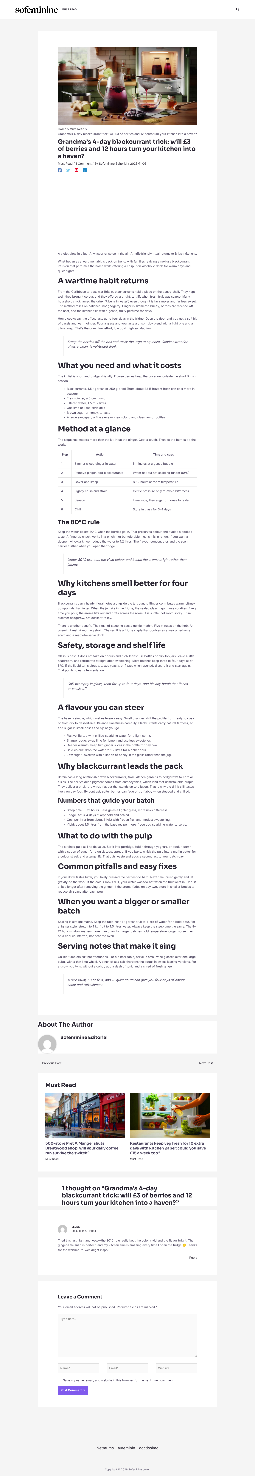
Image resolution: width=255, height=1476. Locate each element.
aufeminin (126, 1448)
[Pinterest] (76, 170)
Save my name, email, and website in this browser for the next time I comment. (118, 1380)
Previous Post (49, 1063)
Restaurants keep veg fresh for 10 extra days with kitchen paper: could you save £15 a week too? (168, 1148)
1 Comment (83, 163)
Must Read (65, 163)
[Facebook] (60, 170)
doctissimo (148, 1448)
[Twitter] (68, 170)
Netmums (105, 1448)
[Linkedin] (85, 170)
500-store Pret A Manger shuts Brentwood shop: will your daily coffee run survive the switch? (81, 1148)
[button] (238, 9)
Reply (193, 1257)
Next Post (208, 1063)
